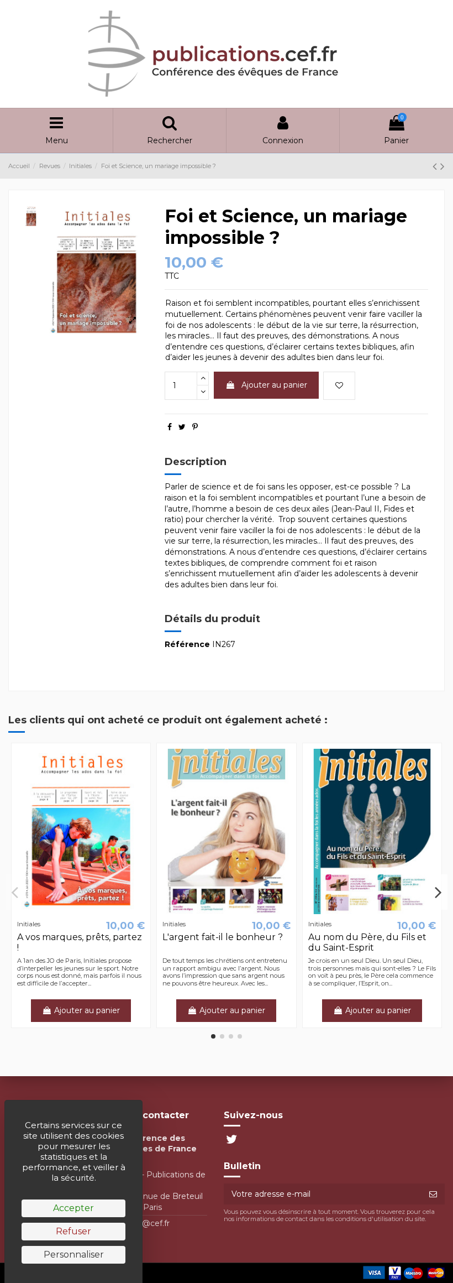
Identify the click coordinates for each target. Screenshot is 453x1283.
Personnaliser (74, 1254)
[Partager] (169, 427)
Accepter (73, 1208)
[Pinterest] (195, 427)
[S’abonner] (433, 1193)
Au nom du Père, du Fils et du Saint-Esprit (367, 942)
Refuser (73, 1231)
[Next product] (442, 166)
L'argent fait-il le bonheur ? (222, 937)
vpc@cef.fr (149, 1223)
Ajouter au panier (274, 385)
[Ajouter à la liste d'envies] (339, 386)
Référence (187, 644)
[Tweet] (182, 427)
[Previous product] (436, 166)
